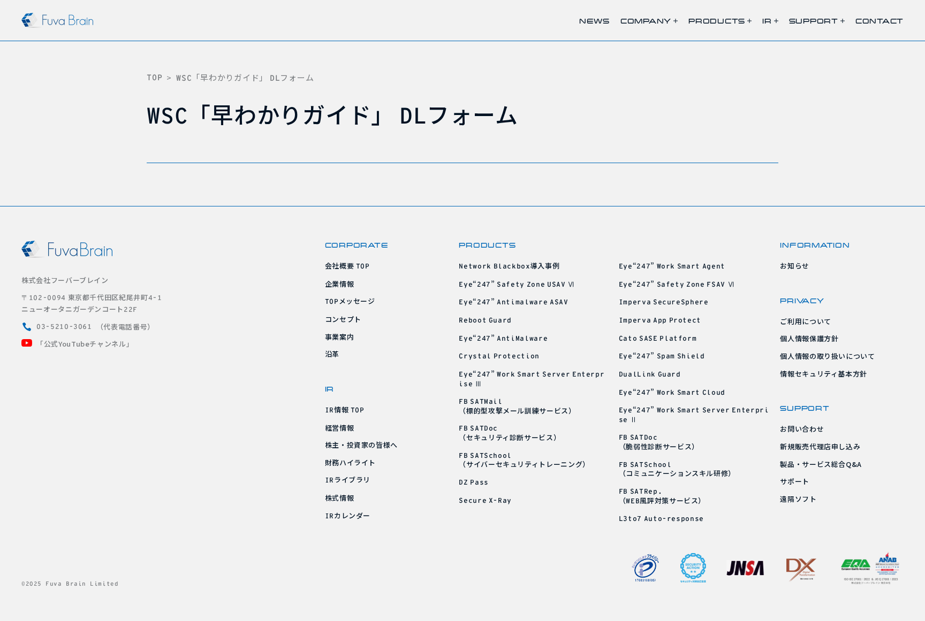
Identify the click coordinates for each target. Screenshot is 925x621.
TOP (154, 77)
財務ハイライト (350, 462)
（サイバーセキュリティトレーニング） (524, 460)
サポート (794, 481)
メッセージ (350, 301)
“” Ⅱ (694, 414)
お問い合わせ (802, 429)
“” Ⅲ (531, 378)
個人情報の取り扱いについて (827, 356)
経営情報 (339, 428)
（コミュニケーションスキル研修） (677, 470)
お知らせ (794, 265)
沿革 (332, 354)
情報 (345, 409)
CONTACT (879, 20)
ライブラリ (348, 479)
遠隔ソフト (798, 499)
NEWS (594, 20)
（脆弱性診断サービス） (659, 442)
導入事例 (509, 265)
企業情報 (339, 284)
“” (513, 301)
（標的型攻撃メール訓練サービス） (517, 406)
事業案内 (339, 337)
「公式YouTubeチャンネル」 (84, 344)
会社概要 (347, 265)
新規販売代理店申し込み (820, 446)
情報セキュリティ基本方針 (823, 374)
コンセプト (343, 319)
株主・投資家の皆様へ (361, 445)
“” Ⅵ (517, 284)
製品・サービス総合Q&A (821, 464)
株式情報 (339, 498)
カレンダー (348, 515)
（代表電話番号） (95, 326)
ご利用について (805, 321)
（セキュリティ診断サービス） (509, 433)
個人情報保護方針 (809, 338)
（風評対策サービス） (662, 496)
